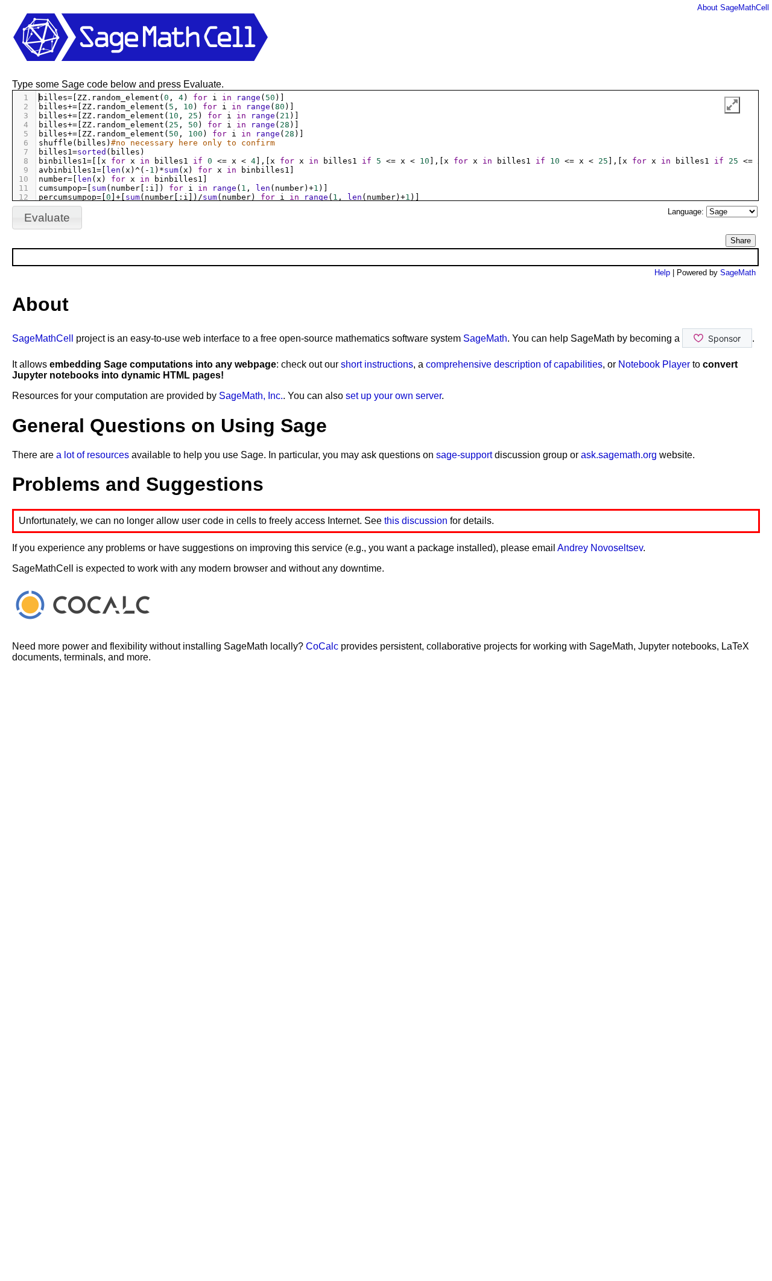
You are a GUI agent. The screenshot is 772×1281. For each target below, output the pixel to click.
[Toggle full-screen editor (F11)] (732, 105)
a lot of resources (92, 455)
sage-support (464, 455)
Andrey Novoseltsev (600, 548)
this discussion (416, 521)
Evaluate (47, 217)
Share (740, 240)
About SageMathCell (733, 7)
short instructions (377, 364)
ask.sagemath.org (619, 455)
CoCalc (322, 646)
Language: (687, 211)
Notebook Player (654, 364)
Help (662, 272)
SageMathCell (43, 338)
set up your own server (393, 396)
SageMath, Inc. (251, 396)
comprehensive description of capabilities (514, 364)
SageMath (738, 272)
